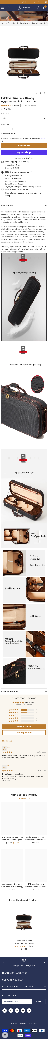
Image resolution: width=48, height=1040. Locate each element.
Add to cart (24, 145)
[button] (40, 93)
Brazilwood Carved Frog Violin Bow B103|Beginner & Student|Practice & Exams (12, 838)
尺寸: (5, 113)
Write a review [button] (24, 726)
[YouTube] (29, 1010)
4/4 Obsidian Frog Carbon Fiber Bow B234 (35, 885)
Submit (39, 1002)
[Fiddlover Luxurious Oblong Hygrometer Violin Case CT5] (24, 921)
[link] (24, 962)
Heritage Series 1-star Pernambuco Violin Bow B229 (35, 838)
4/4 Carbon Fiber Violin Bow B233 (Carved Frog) (12, 885)
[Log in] (39, 7)
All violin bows (24, 799)
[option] (24, 61)
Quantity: (5, 124)
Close (46, 2)
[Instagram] (11, 1010)
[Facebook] (4, 1010)
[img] (7, 752)
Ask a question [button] (24, 732)
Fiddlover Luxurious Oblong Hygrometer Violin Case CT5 (24, 941)
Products (11, 23)
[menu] (2, 7)
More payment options (24, 158)
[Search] (9, 7)
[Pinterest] (17, 1010)
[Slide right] (44, 963)
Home (3, 23)
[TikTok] (23, 1010)
